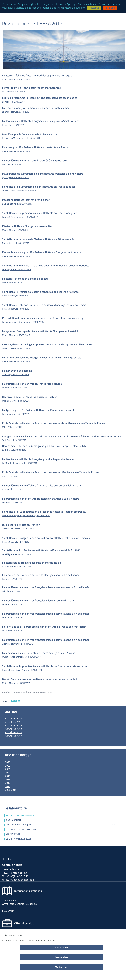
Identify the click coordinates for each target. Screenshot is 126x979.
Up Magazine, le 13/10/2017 (15, 177)
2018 (7, 779)
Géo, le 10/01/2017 (11, 591)
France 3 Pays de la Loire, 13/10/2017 (20, 217)
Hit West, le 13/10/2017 (13, 164)
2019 (7, 776)
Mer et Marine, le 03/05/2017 (16, 400)
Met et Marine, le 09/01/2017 (16, 683)
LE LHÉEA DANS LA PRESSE (18, 839)
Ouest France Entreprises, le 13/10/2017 (21, 190)
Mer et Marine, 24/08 (12, 282)
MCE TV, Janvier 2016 (12, 427)
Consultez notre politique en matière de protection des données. (31, 940)
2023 (7, 762)
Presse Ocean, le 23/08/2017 (15, 295)
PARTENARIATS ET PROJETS (18, 824)
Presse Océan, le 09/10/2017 (15, 243)
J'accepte (94, 7)
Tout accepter (61, 947)
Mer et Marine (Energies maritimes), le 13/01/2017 (26, 515)
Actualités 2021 (13, 722)
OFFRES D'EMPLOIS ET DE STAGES (22, 829)
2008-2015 (10, 789)
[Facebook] (12, 701)
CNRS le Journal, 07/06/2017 (15, 374)
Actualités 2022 (13, 718)
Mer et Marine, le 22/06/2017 (16, 361)
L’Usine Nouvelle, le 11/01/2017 (17, 566)
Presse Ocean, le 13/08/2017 (15, 308)
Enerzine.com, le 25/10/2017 (15, 111)
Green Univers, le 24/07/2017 (16, 348)
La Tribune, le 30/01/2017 (14, 450)
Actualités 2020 (13, 725)
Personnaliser (61, 957)
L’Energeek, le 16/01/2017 (14, 489)
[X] (15, 700)
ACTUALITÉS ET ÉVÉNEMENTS (20, 815)
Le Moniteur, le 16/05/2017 (15, 387)
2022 (7, 765)
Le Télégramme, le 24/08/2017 (16, 269)
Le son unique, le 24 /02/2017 (16, 414)
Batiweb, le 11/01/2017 (13, 579)
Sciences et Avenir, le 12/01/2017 (18, 528)
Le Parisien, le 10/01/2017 (14, 630)
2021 (7, 769)
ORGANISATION (13, 820)
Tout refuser (61, 967)
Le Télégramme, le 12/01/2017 (16, 554)
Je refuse (110, 7)
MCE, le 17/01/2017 (11, 476)
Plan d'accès (8, 911)
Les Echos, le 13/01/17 (12, 502)
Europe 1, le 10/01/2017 (13, 604)
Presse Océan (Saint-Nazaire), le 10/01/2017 (23, 670)
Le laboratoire (15, 807)
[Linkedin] (19, 701)
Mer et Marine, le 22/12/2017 (16, 79)
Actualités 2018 (13, 732)
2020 (7, 772)
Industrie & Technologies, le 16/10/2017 (21, 138)
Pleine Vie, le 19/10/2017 (13, 125)
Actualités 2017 (13, 735)
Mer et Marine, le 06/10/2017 (16, 256)
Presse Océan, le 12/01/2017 (15, 542)
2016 (7, 786)
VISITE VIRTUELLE (14, 834)
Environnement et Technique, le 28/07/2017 (23, 322)
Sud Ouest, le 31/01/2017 (14, 440)
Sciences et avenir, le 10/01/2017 (17, 643)
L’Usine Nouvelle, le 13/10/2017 (17, 203)
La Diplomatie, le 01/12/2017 (16, 91)
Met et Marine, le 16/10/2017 (16, 151)
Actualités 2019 (13, 728)
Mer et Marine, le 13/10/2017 (16, 230)
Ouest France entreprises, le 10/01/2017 (21, 656)
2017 (7, 782)
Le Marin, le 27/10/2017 (13, 101)
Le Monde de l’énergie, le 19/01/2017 (19, 463)
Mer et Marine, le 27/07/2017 (16, 335)
